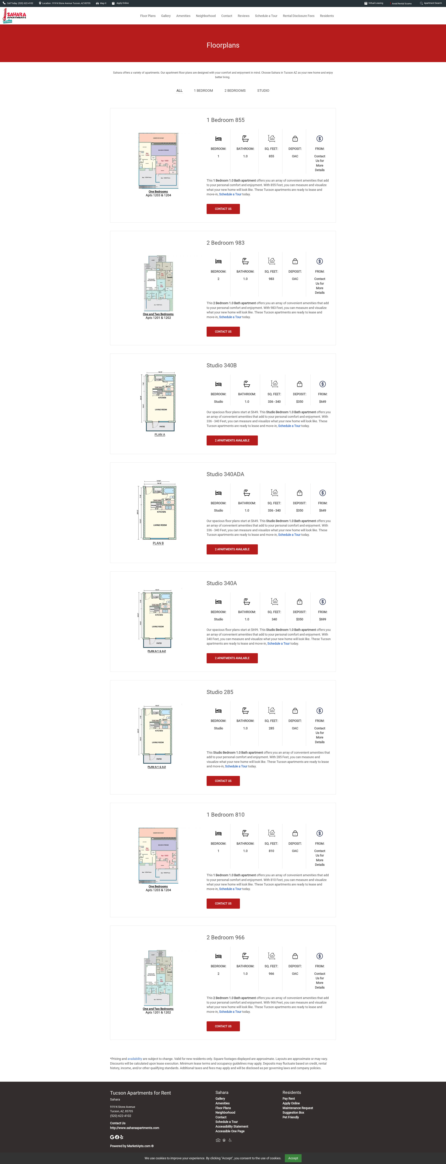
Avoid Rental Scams (401, 3)
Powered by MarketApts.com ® (132, 1146)
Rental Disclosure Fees (298, 16)
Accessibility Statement (232, 1126)
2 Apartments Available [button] (232, 440)
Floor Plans (148, 16)
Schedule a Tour (266, 16)
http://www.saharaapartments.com (134, 1128)
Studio (263, 90)
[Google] (112, 1137)
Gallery (166, 16)
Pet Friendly (291, 1117)
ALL (179, 90)
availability (135, 1059)
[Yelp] (122, 1137)
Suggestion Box (293, 1112)
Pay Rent (289, 1098)
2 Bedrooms (235, 90)
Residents (327, 16)
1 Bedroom (203, 90)
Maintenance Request (298, 1108)
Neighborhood (206, 16)
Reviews (243, 16)
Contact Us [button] (223, 209)
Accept (293, 1158)
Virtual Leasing (375, 3)
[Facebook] (117, 1137)
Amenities (183, 16)
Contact (226, 16)
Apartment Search (433, 3)
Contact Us (117, 1123)
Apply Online (122, 3)
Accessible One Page (230, 1131)
